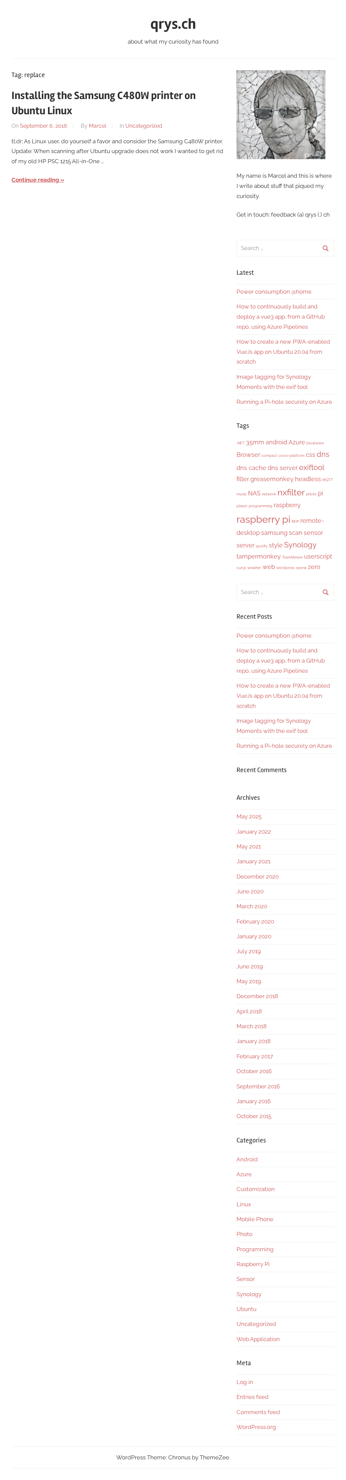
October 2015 (254, 1116)
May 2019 (249, 981)
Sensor (246, 1279)
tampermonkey (259, 556)
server (245, 545)
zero (314, 566)
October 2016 (254, 1071)
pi (320, 493)
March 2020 (252, 906)
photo (311, 494)
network (269, 494)
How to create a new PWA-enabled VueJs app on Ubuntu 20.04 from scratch (283, 351)
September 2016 (258, 1086)
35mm (255, 442)
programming (260, 506)
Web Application (258, 1339)
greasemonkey (272, 479)
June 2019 (250, 966)
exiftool (311, 467)
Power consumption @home (274, 291)
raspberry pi (263, 519)
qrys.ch (173, 24)
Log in (245, 1382)
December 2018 (257, 996)
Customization (256, 1189)
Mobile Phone (255, 1219)
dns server (283, 467)
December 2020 (258, 876)
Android (247, 1159)
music (242, 494)
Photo (244, 1234)
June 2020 (250, 891)
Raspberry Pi (253, 1264)
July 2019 (249, 951)
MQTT (327, 480)
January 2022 (254, 831)
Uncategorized (143, 126)
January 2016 (254, 1101)
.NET (241, 443)
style (276, 545)
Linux (244, 1204)
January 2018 (254, 1041)
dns (323, 454)
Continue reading (35, 179)
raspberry (287, 505)
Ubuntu (246, 1309)
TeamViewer (292, 557)
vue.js (241, 568)
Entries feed (253, 1396)
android (276, 442)
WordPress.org (256, 1427)
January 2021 (253, 861)
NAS (254, 493)
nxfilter (291, 492)
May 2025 (249, 816)
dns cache (251, 467)
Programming (255, 1249)
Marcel (97, 126)
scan (295, 532)
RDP (295, 521)
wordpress (285, 568)
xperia (301, 568)
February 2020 (255, 921)
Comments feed (258, 1412)
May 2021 (249, 846)
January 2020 (254, 936)
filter (243, 479)
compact (269, 455)
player (242, 506)
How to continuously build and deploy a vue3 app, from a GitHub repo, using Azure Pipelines (281, 316)
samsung (274, 532)
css (310, 454)
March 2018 (252, 1026)
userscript (318, 556)
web (269, 566)
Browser (248, 454)
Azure (297, 442)
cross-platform (291, 455)
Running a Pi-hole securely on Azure (284, 401)
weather (254, 568)
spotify (262, 546)
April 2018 (249, 1011)
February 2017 (255, 1056)
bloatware (315, 443)
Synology (300, 544)
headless (308, 479)
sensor (313, 532)
